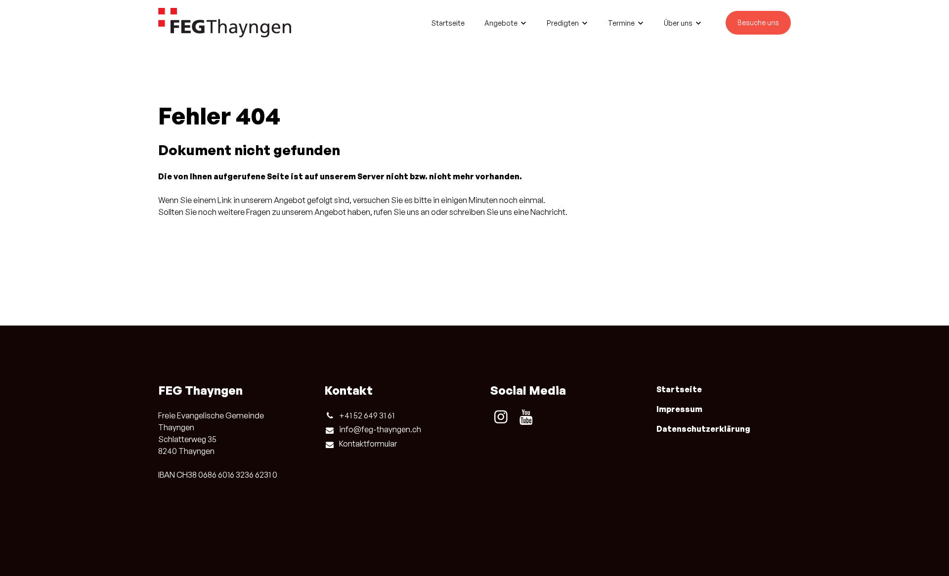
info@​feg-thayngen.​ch (380, 429)
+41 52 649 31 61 (366, 415)
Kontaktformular (368, 444)
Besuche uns (758, 22)
